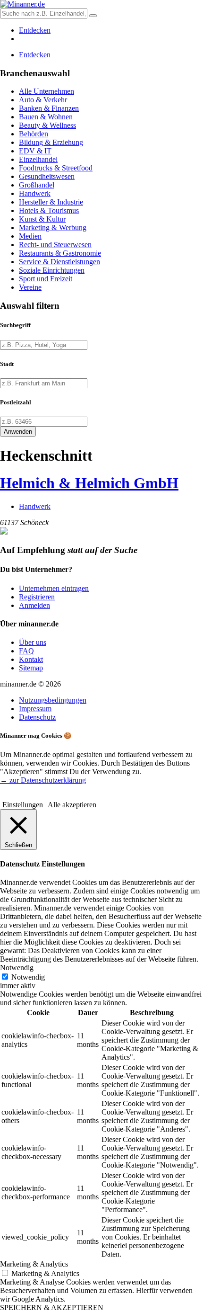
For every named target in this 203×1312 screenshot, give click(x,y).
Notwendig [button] (17, 968)
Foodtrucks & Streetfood (56, 168)
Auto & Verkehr (43, 100)
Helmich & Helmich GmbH (89, 482)
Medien (30, 236)
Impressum (35, 709)
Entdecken (35, 30)
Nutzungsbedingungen (52, 700)
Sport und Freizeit (45, 279)
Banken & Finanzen (49, 108)
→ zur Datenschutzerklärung (43, 780)
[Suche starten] (93, 15)
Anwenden (18, 431)
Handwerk (35, 193)
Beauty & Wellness (47, 125)
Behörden (33, 134)
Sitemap (31, 668)
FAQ (26, 651)
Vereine (30, 287)
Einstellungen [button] (22, 805)
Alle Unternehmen (46, 91)
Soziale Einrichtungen (52, 270)
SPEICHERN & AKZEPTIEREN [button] (51, 1307)
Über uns (32, 642)
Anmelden (34, 605)
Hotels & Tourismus (49, 210)
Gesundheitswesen (47, 176)
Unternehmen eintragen (54, 588)
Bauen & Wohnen (46, 117)
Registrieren (37, 597)
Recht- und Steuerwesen (55, 245)
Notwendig (28, 977)
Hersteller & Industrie (51, 202)
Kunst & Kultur (42, 219)
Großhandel (36, 185)
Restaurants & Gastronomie (60, 253)
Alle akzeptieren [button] (72, 805)
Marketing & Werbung (52, 227)
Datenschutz (37, 717)
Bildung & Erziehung (51, 142)
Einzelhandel (38, 159)
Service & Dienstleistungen (59, 262)
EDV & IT (35, 151)
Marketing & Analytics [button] (34, 1264)
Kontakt (31, 659)
